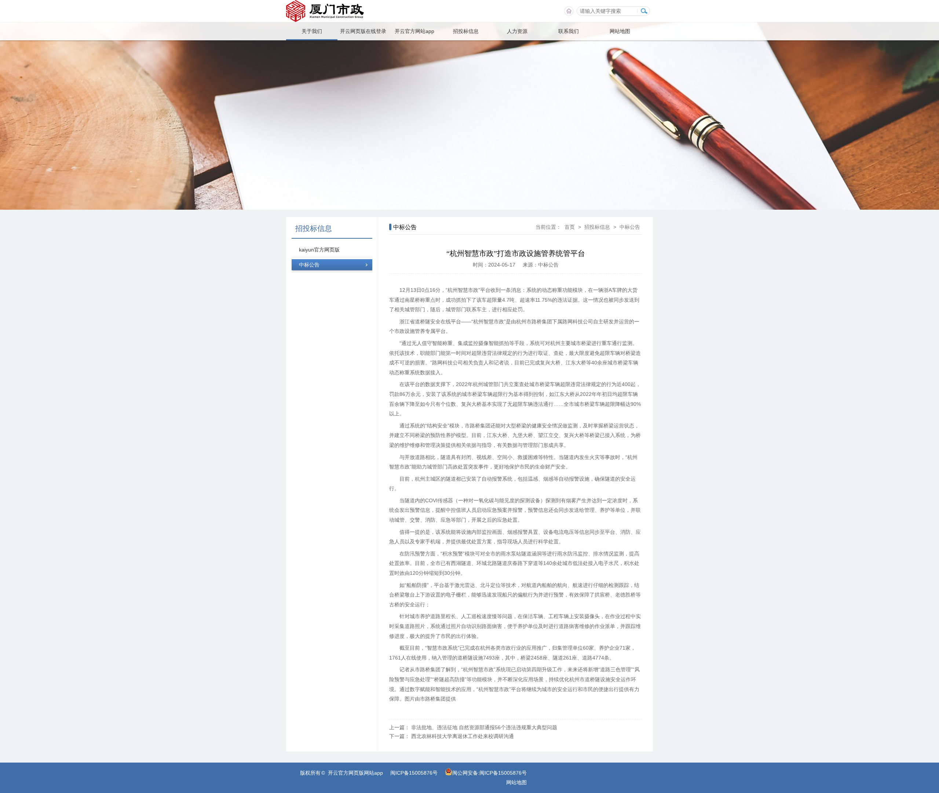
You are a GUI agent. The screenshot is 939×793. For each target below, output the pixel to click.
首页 (570, 227)
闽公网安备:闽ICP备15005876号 (489, 773)
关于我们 (312, 31)
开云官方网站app (414, 31)
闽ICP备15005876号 (414, 773)
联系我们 (568, 31)
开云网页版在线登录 (363, 31)
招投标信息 (466, 31)
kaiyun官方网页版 (319, 250)
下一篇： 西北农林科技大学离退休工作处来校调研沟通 (451, 736)
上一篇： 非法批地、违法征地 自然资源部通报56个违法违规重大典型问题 (473, 727)
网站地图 (620, 31)
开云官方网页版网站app (355, 773)
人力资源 (517, 31)
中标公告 (309, 265)
